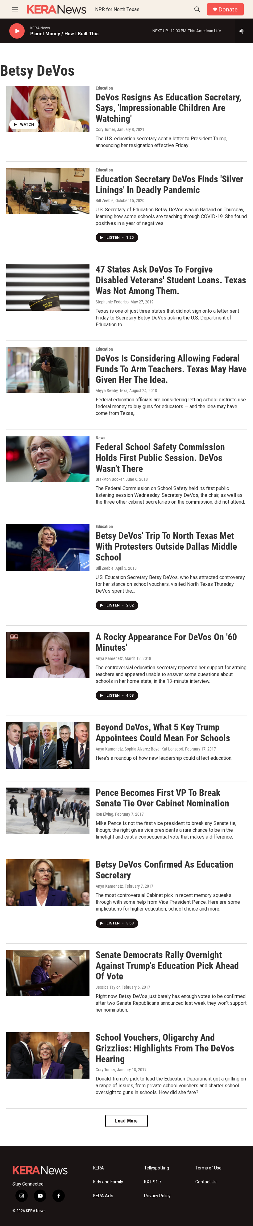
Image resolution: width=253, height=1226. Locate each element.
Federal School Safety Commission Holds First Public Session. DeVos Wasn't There (160, 458)
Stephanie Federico (112, 301)
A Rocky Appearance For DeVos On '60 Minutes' (166, 642)
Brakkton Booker (110, 479)
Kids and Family (108, 1182)
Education (104, 88)
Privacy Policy (157, 1196)
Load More (126, 1121)
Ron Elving (104, 814)
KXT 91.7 (152, 1182)
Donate (228, 9)
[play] (17, 31)
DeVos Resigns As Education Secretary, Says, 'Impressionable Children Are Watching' (168, 108)
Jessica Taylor (108, 987)
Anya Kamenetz (109, 658)
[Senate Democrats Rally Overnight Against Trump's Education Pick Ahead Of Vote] (47, 973)
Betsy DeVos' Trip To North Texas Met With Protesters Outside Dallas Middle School (166, 546)
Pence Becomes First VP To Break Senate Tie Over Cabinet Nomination (162, 798)
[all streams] (244, 31)
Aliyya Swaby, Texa (111, 390)
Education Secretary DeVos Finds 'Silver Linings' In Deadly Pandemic (169, 184)
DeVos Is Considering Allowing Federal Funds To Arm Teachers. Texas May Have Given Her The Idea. (171, 369)
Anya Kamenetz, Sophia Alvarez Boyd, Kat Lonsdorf (139, 748)
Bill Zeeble (105, 200)
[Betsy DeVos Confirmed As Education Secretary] (47, 882)
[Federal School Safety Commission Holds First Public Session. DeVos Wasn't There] (47, 459)
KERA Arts (103, 1196)
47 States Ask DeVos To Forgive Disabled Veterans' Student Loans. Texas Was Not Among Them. (171, 280)
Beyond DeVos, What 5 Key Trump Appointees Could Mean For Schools (163, 732)
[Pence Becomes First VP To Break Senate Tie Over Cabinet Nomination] (47, 811)
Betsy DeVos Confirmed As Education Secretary (165, 870)
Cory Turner (105, 129)
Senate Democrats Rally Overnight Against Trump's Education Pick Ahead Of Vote (167, 965)
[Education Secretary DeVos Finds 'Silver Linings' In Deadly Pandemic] (47, 191)
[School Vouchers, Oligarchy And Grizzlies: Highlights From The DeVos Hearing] (47, 1055)
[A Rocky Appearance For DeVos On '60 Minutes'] (47, 655)
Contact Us (206, 1182)
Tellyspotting (156, 1168)
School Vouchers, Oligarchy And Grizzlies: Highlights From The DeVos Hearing (165, 1048)
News (100, 437)
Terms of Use (208, 1168)
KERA (98, 1168)
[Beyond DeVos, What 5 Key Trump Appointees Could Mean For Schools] (47, 745)
